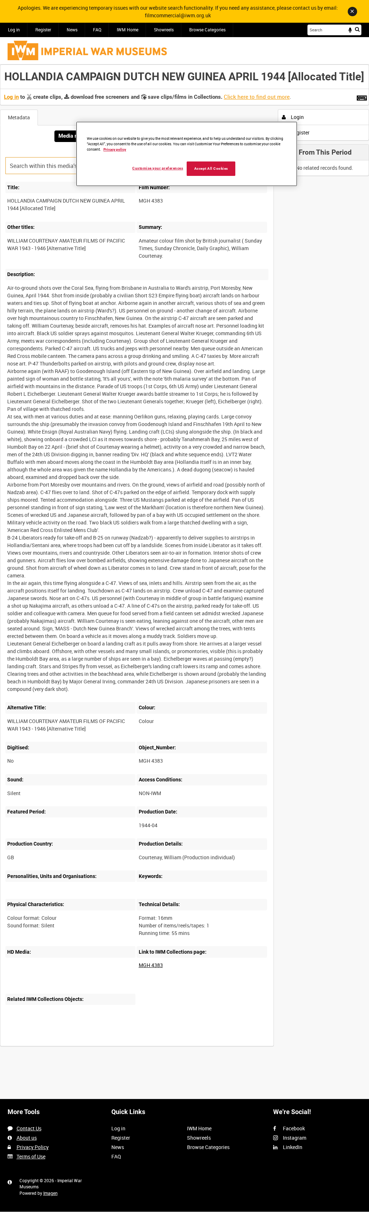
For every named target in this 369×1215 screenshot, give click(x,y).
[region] (186, 153)
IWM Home (127, 29)
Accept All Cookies (211, 168)
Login (297, 117)
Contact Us (29, 1128)
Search (357, 29)
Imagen (50, 1193)
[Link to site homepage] (87, 50)
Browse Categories (207, 29)
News (72, 29)
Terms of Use (31, 1156)
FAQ (97, 29)
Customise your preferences (157, 168)
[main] (184, 559)
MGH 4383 (151, 965)
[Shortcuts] (362, 96)
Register (43, 29)
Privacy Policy (33, 1147)
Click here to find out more (257, 96)
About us (27, 1137)
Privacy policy (114, 149)
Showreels (164, 29)
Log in (14, 29)
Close (352, 11)
